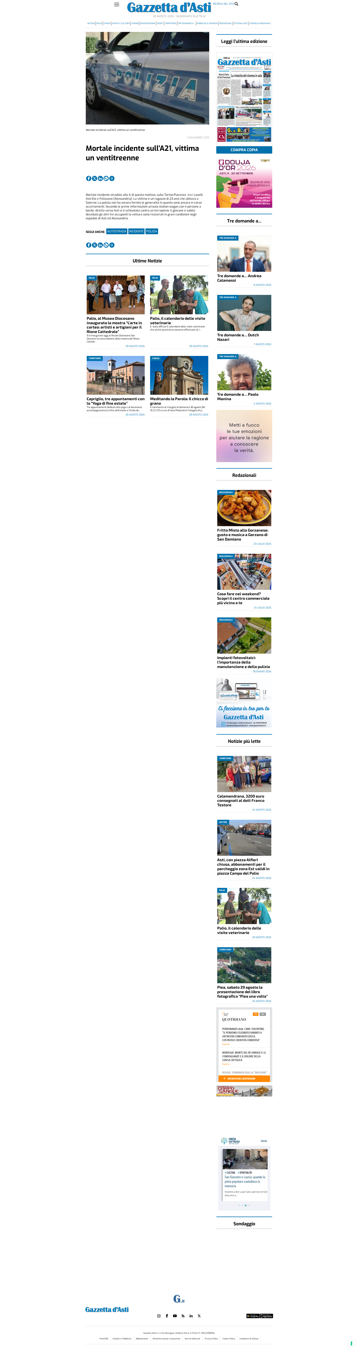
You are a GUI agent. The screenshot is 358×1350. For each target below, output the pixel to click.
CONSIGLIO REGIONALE (260, 23)
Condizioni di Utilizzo (249, 1338)
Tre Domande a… (186, 23)
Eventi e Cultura (121, 23)
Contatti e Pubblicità (122, 1338)
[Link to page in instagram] (159, 1316)
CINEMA (135, 23)
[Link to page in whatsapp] (106, 178)
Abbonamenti (142, 1338)
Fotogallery (240, 23)
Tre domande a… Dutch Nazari (238, 337)
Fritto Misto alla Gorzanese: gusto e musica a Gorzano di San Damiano (242, 534)
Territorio (170, 23)
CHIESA (107, 23)
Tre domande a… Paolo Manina (237, 396)
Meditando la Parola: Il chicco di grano (179, 400)
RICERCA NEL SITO (223, 3)
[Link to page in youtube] (175, 1316)
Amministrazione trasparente (167, 1338)
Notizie (91, 23)
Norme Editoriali (193, 1338)
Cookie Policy (229, 1338)
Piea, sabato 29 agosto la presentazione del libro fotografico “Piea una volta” (242, 991)
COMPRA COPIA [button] (244, 149)
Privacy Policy (211, 1338)
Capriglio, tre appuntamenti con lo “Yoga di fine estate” (116, 400)
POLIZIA (151, 231)
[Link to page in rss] (183, 1316)
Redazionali (225, 23)
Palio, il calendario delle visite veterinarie (177, 320)
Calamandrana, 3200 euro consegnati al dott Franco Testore (240, 800)
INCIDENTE (136, 231)
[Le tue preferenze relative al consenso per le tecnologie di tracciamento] (351, 1343)
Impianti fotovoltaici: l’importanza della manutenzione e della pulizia (243, 662)
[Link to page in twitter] (94, 178)
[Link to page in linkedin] (100, 178)
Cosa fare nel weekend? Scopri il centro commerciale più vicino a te (243, 598)
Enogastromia (147, 23)
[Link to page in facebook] (88, 178)
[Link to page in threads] (111, 178)
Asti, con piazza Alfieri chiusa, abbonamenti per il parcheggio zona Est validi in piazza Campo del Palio (243, 866)
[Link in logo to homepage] (116, 1309)
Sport (160, 23)
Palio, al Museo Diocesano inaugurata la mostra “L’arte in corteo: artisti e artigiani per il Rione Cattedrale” (114, 325)
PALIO (99, 23)
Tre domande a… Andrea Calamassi (239, 277)
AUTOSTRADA (116, 231)
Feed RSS (104, 1338)
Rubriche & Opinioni (207, 23)
